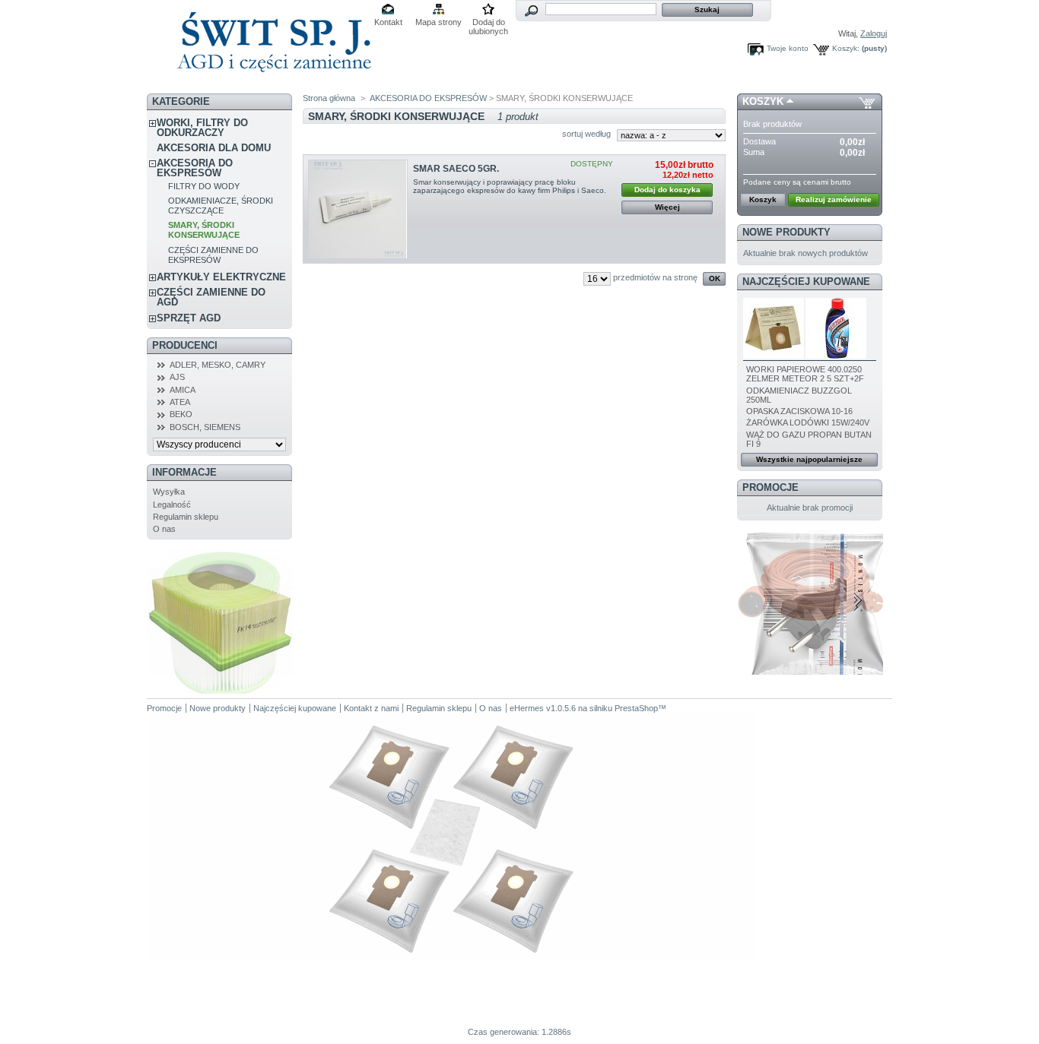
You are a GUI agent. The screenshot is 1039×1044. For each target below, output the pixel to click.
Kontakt (388, 22)
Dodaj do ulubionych (488, 23)
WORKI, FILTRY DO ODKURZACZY (202, 127)
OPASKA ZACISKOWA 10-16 (799, 411)
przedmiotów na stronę (655, 277)
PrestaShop (636, 708)
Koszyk (762, 101)
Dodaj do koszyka (667, 189)
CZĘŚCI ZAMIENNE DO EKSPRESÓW (213, 254)
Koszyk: (845, 48)
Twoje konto (788, 48)
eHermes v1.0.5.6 (543, 708)
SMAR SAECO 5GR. (456, 168)
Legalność (172, 504)
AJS (177, 376)
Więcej (667, 207)
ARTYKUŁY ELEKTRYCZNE (221, 277)
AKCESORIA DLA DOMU (214, 147)
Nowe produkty (786, 232)
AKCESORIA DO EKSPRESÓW (195, 168)
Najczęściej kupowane (806, 281)
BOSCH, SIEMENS (205, 427)
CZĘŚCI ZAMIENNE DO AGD (211, 297)
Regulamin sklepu (185, 516)
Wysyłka (169, 491)
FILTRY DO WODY (204, 186)
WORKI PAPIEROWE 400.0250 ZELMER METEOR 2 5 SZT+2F (805, 374)
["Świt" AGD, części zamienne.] (272, 83)
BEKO (181, 414)
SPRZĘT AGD (189, 318)
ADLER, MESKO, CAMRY (217, 364)
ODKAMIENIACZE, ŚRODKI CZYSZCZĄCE (220, 205)
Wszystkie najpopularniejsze (809, 459)
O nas (164, 528)
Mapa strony (438, 22)
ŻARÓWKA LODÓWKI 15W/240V (807, 422)
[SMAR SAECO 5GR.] (358, 209)
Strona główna (329, 98)
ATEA (180, 402)
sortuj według (586, 133)
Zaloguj (873, 33)
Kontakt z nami (371, 708)
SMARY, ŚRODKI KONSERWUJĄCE (204, 229)
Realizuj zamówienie (834, 199)
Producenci (185, 345)
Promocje (770, 487)
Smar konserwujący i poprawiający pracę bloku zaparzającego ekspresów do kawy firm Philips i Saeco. (510, 186)
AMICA (182, 389)
